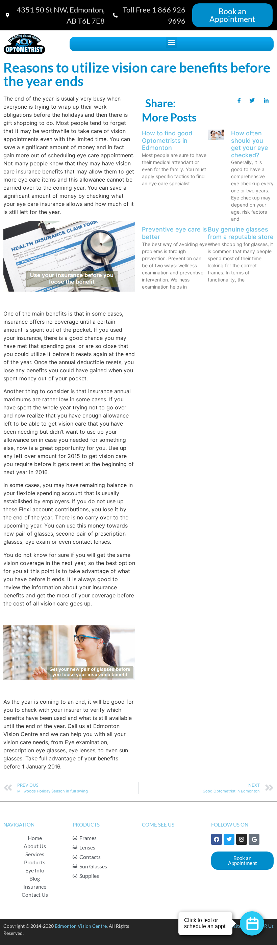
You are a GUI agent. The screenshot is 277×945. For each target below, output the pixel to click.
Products (34, 862)
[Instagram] (241, 839)
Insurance (34, 886)
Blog (34, 878)
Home (35, 838)
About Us (35, 846)
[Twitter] (229, 839)
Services (34, 854)
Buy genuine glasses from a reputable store (241, 233)
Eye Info (34, 870)
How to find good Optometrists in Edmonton (167, 140)
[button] (171, 42)
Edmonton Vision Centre (81, 926)
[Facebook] (216, 839)
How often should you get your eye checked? (249, 144)
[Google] (254, 839)
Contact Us (35, 894)
